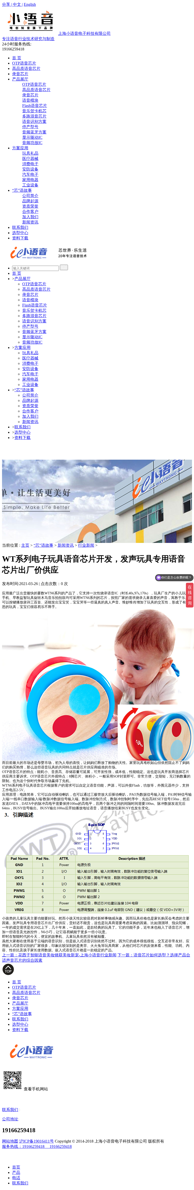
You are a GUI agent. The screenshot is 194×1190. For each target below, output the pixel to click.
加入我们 (30, 217)
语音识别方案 (34, 121)
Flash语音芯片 (34, 105)
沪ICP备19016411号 (36, 1141)
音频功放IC (32, 143)
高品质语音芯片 (26, 68)
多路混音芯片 (34, 116)
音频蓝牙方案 (34, 132)
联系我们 (20, 227)
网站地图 (10, 1141)
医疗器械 (30, 158)
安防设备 (30, 169)
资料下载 (20, 238)
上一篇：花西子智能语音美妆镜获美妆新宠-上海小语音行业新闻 (59, 955)
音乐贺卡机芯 (34, 111)
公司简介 (30, 195)
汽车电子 (30, 174)
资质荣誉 (30, 206)
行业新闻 (86, 545)
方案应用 (20, 148)
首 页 (16, 58)
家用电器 (30, 180)
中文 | (18, 4)
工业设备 (30, 185)
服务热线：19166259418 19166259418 (37, 1146)
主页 (25, 545)
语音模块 (30, 100)
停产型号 (30, 127)
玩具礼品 (30, 153)
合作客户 (30, 211)
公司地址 (10, 1119)
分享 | (7, 4)
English (30, 4)
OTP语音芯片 (24, 63)
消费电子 (30, 164)
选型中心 (20, 233)
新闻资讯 (30, 222)
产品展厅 (20, 79)
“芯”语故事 (22, 190)
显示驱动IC (32, 137)
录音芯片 (20, 74)
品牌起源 (30, 201)
